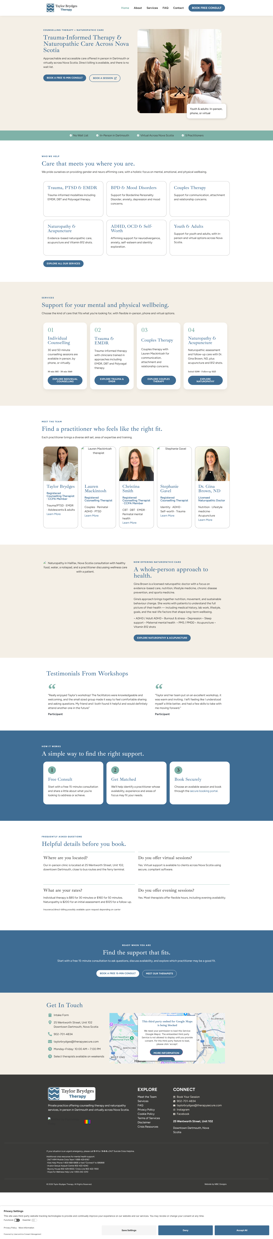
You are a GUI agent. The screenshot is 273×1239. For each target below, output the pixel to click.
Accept (166, 1061)
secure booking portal (204, 791)
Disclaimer (144, 1122)
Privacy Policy (146, 1109)
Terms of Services (149, 1118)
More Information (166, 1053)
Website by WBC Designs (216, 1184)
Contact (178, 8)
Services (152, 8)
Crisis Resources (148, 1126)
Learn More (54, 514)
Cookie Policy (146, 1114)
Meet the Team (147, 1097)
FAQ (165, 8)
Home (125, 8)
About (138, 8)
